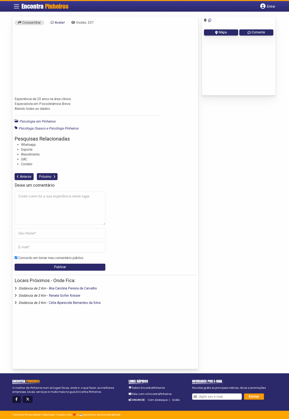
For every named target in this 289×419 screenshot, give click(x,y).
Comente (258, 32)
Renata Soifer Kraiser (64, 296)
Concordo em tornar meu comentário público (50, 258)
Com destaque (158, 399)
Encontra (45, 6)
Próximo (45, 177)
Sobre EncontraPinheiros (148, 387)
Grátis (176, 399)
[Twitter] (28, 399)
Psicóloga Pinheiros (63, 128)
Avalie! (60, 23)
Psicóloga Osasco (32, 128)
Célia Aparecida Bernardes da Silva (74, 303)
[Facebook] (16, 399)
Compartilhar (31, 23)
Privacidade (33, 414)
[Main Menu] (16, 6)
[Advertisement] (105, 62)
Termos (17, 414)
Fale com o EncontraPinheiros (152, 394)
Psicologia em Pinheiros (37, 121)
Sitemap (48, 414)
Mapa (223, 32)
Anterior (26, 177)
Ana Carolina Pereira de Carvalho (73, 288)
